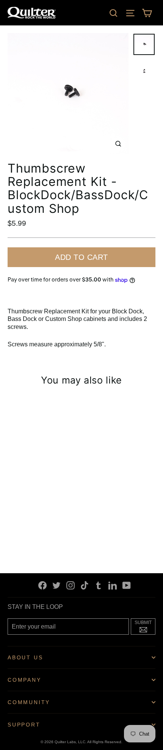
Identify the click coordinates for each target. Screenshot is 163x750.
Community (29, 702)
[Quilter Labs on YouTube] (126, 585)
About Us (25, 657)
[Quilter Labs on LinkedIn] (112, 585)
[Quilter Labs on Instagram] (70, 585)
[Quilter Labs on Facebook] (42, 585)
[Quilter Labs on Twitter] (56, 585)
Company (24, 680)
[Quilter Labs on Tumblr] (98, 585)
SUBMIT (145, 625)
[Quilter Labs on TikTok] (84, 585)
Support (24, 725)
